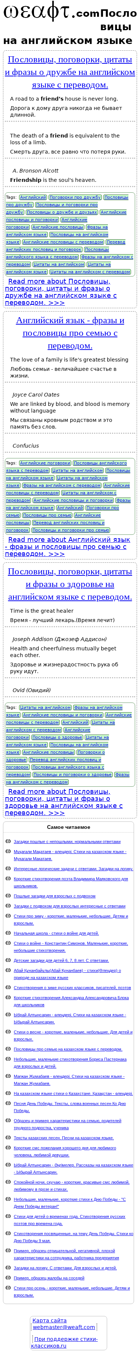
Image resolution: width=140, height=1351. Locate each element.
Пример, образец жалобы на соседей (49, 1278)
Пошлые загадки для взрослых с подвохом (55, 896)
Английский (33, 197)
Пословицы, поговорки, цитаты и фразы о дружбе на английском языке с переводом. (70, 71)
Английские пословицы (57, 227)
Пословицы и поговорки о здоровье (73, 774)
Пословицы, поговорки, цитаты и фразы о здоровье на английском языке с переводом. (70, 583)
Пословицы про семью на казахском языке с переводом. (68, 1049)
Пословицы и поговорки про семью (70, 530)
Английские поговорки (45, 463)
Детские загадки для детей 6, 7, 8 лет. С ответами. (61, 960)
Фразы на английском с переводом (61, 485)
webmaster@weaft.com (64, 1327)
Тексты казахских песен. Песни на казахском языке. (64, 1138)
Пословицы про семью (47, 515)
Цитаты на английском (59, 264)
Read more (61, 291)
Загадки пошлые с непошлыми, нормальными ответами (67, 841)
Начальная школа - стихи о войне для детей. (56, 933)
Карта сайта (49, 1320)
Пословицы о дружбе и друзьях (62, 212)
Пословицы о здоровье (57, 737)
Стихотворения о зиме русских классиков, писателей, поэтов (72, 987)
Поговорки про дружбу (75, 197)
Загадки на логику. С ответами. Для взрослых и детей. (65, 1268)
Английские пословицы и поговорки (73, 500)
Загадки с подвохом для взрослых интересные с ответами (69, 906)
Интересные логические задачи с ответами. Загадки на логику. (73, 869)
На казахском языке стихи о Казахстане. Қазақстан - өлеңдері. (73, 1093)
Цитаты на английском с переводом (90, 271)
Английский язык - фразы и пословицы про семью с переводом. (70, 332)
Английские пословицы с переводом (63, 242)
